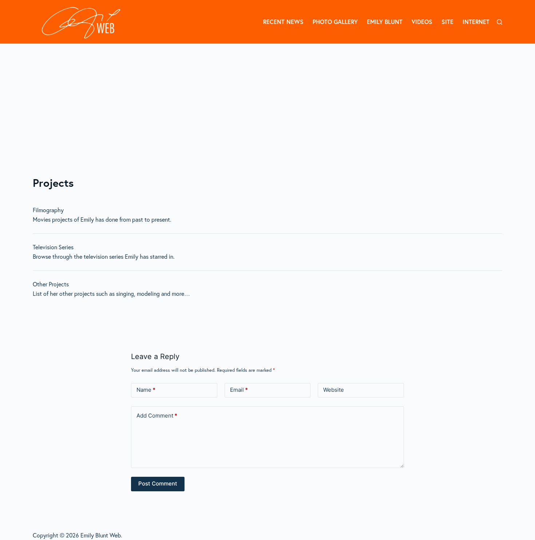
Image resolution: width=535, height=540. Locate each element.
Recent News (283, 21)
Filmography (48, 210)
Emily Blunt (385, 21)
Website (333, 389)
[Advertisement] (267, 98)
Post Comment (157, 483)
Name (145, 389)
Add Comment (156, 415)
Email (239, 389)
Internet (476, 21)
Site (447, 21)
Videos (422, 21)
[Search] (499, 22)
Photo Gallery (335, 21)
